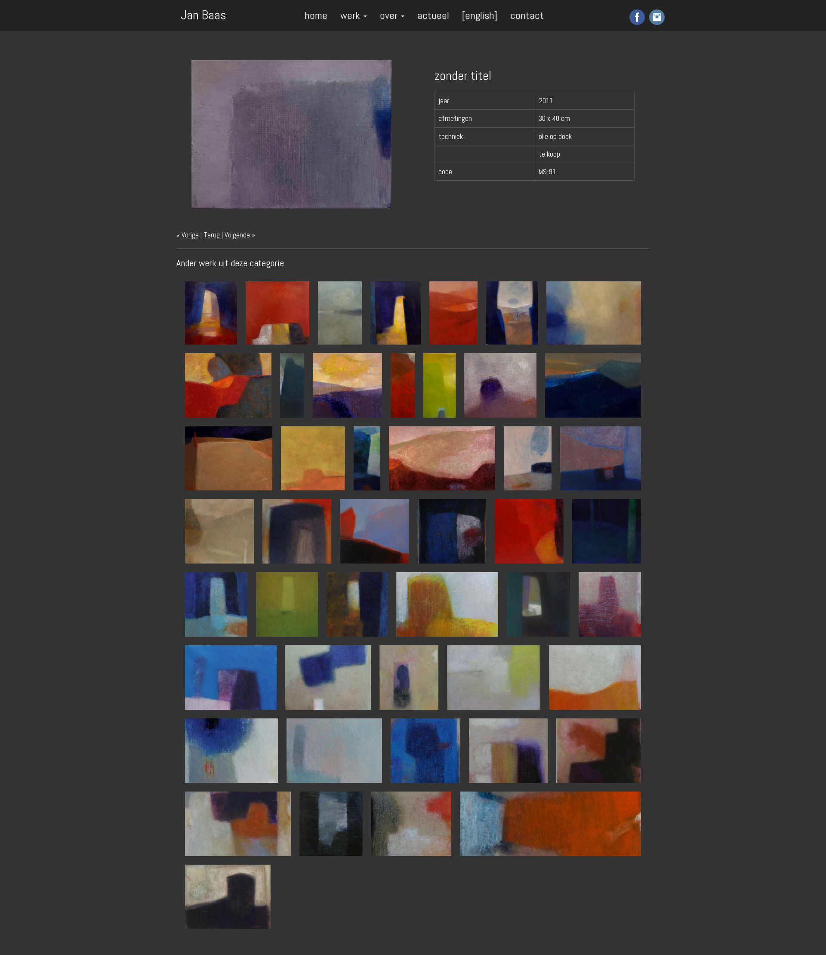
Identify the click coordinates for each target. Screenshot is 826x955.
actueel (433, 15)
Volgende (237, 235)
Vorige (190, 235)
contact (527, 15)
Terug (211, 235)
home (316, 15)
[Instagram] (656, 17)
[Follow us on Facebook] (636, 17)
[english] (479, 15)
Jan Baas (203, 14)
